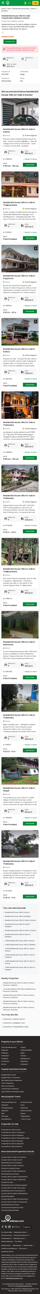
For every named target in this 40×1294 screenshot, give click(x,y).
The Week (18, 1241)
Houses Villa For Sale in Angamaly (13, 1179)
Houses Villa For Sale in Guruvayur (13, 1188)
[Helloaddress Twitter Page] (6, 1227)
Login (35, 3)
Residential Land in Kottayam (11, 1163)
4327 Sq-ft (29, 226)
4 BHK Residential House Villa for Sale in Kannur (20, 949)
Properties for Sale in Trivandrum (13, 1132)
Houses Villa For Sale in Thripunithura (14, 1177)
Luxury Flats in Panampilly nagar (12, 1092)
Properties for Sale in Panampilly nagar (15, 1138)
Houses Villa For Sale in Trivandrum (13, 1157)
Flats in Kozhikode (7, 1086)
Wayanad (24, 1061)
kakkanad (24, 1108)
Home (3, 9)
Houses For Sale (7, 1182)
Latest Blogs (16, 1245)
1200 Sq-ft (29, 666)
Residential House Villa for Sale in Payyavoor (19, 277)
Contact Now (10, 42)
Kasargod (24, 1064)
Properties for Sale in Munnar (11, 1146)
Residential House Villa (21, 9)
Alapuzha (4, 1050)
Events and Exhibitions (9, 1248)
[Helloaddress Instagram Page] (9, 1227)
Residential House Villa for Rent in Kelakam (17, 935)
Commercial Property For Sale (12, 1207)
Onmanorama (6, 1235)
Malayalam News (20, 1232)
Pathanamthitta (26, 1050)
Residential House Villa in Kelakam (18, 916)
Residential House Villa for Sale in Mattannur (19, 643)
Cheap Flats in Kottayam (10, 1089)
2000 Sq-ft (29, 885)
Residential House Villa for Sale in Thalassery (19, 423)
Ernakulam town (26, 1102)
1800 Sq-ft (29, 153)
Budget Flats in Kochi (8, 1075)
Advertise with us (7, 1252)
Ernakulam (5, 1056)
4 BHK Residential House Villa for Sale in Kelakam (20, 956)
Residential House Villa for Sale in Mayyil (19, 789)
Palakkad (4, 1059)
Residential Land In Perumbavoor (13, 1191)
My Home (22, 1248)
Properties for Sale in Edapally (12, 1141)
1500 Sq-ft (29, 593)
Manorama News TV (21, 1235)
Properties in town (14, 1023)
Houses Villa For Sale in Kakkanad (13, 1171)
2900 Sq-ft (29, 446)
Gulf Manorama (19, 1238)
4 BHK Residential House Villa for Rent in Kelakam (20, 968)
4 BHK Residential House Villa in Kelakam (20, 945)
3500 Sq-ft (29, 739)
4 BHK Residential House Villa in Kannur (19, 941)
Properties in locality (16, 1027)
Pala (3, 1113)
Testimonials (28, 1245)
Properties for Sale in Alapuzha (12, 1144)
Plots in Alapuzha (7, 1083)
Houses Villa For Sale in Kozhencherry (14, 1199)
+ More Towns (26, 1119)
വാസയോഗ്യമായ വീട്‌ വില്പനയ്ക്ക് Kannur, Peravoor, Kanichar (19, 990)
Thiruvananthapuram (9, 1047)
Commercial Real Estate (10, 1210)
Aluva (23, 1105)
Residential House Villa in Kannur (17, 912)
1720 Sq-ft (29, 373)
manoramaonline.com (24, 1286)
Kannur (33, 9)
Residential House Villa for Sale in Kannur (19, 130)
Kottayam (4, 1053)
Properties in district (14, 1019)
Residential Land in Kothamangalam (14, 1185)
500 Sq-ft (28, 812)
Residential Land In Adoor (10, 1205)
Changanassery (7, 1108)
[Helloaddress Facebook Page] (2, 1227)
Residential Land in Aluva (10, 1174)
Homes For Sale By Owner (10, 1168)
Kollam (23, 1047)
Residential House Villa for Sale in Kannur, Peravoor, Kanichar (19, 996)
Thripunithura (25, 1116)
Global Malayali (7, 1241)
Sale (9, 9)
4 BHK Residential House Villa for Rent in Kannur (20, 962)
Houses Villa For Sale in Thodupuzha (14, 1202)
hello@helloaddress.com (14, 1278)
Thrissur (23, 1056)
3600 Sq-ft (29, 300)
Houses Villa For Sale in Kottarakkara (14, 1193)
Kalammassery (26, 1111)
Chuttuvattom (6, 1238)
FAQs (30, 1291)
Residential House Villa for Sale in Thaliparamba (19, 203)
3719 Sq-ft (29, 520)
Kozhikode (5, 1061)
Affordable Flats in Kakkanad (11, 1080)
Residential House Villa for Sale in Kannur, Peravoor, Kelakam (19, 984)
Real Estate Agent (7, 1196)
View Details (30, 165)
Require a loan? (8, 36)
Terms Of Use (23, 1291)
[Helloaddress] (7, 3)
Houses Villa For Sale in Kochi (11, 1160)
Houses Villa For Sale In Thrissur (12, 1165)
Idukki (23, 1053)
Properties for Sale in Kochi (11, 1130)
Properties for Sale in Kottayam (12, 1135)
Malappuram (25, 1059)
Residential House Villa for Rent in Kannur (20, 930)
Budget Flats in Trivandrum (10, 1078)
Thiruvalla (4, 1116)
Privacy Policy (13, 1291)
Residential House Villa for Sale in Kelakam (17, 925)
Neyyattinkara (6, 1119)
